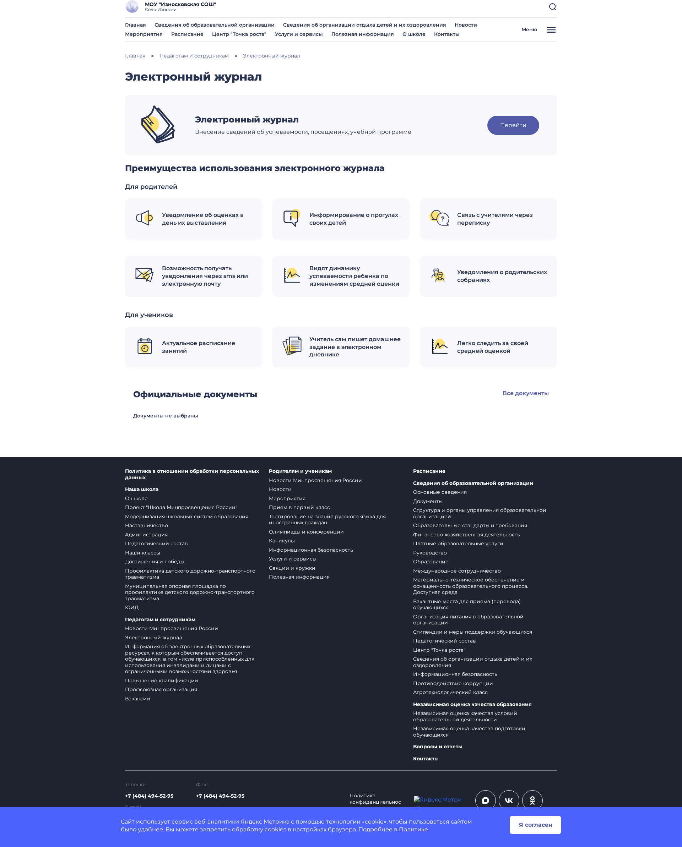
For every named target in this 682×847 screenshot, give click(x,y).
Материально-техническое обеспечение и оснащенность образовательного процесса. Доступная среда (470, 585)
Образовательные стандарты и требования (470, 525)
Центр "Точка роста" (239, 34)
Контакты (447, 34)
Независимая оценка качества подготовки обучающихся (469, 731)
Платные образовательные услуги (458, 543)
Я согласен (535, 824)
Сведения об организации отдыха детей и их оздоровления (364, 25)
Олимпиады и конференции (306, 532)
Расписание (187, 34)
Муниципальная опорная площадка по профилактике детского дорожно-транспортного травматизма (190, 592)
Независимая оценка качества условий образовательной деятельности (465, 716)
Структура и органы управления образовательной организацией (479, 513)
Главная (135, 25)
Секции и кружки (292, 568)
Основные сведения (440, 492)
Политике (413, 829)
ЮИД (132, 607)
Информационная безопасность (311, 550)
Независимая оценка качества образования (472, 704)
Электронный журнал (153, 637)
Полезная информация (362, 34)
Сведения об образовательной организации (215, 25)
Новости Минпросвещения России (171, 628)
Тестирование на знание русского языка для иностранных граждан (327, 519)
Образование (431, 561)
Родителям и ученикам (300, 471)
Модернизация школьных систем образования (186, 516)
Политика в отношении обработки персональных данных (192, 474)
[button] (552, 6)
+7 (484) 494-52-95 (149, 796)
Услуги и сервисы (299, 34)
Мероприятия (144, 34)
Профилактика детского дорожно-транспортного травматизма (190, 574)
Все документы (526, 393)
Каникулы (282, 540)
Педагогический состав (156, 543)
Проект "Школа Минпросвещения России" (181, 507)
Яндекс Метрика (264, 821)
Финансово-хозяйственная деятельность (466, 534)
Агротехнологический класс (450, 692)
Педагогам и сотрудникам (160, 620)
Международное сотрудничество (457, 571)
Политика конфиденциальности (375, 802)
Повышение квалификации (161, 680)
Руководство (430, 553)
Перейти (513, 125)
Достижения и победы (154, 561)
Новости (466, 25)
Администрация (146, 534)
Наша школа (141, 489)
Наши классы (142, 553)
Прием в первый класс (299, 507)
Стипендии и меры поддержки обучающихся (472, 632)
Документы (428, 501)
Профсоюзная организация (161, 689)
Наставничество (146, 525)
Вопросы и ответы (437, 747)
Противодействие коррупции (453, 683)
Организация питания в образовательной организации (468, 619)
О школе (414, 34)
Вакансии (137, 698)
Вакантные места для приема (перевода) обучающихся (467, 604)
